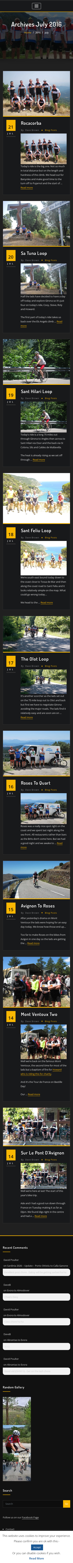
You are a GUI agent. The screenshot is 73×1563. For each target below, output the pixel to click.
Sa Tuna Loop (34, 253)
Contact (10, 1529)
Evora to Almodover (18, 1290)
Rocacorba (31, 123)
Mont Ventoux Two (39, 1014)
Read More (36, 1558)
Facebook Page (30, 1517)
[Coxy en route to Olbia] (17, 1438)
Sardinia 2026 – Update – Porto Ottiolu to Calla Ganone (37, 1265)
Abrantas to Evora (17, 1340)
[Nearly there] (17, 1466)
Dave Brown (30, 130)
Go (66, 1503)
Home (27, 32)
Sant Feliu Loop (36, 530)
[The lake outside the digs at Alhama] (17, 1410)
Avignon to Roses (38, 906)
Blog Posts (51, 130)
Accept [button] (37, 1547)
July (47, 32)
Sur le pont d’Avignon (42, 1153)
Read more (27, 187)
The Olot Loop (35, 659)
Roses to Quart (36, 783)
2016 (38, 32)
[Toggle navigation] (36, 6)
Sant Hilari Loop (36, 391)
